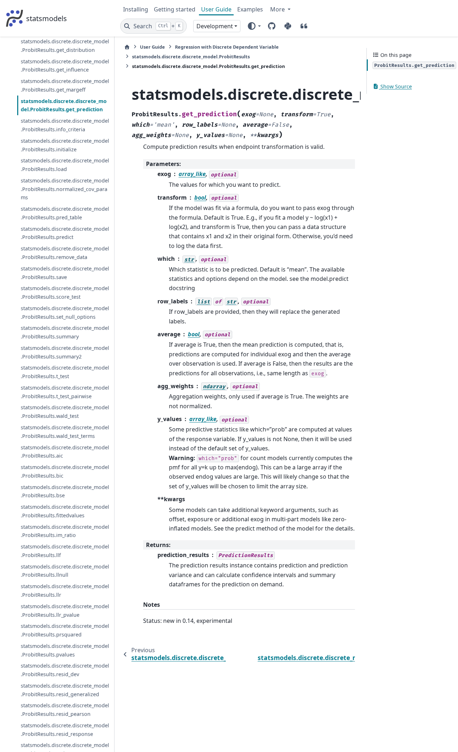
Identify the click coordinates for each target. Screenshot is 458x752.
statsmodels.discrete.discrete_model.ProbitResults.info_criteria (65, 125)
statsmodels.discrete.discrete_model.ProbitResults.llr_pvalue (65, 610)
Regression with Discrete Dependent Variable (227, 47)
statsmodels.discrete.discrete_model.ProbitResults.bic (65, 471)
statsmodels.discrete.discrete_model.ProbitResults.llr (65, 590)
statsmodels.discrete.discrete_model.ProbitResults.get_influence (65, 65)
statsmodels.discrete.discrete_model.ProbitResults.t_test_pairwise (65, 392)
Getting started (174, 9)
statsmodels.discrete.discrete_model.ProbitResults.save (65, 272)
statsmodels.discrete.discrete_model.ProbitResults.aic (65, 451)
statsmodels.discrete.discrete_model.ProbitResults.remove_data (65, 252)
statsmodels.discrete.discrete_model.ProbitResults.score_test (65, 292)
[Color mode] (254, 26)
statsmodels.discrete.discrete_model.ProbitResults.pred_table (65, 213)
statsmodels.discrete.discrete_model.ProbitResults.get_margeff (65, 85)
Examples (250, 9)
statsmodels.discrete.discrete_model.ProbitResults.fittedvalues (65, 511)
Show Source (395, 86)
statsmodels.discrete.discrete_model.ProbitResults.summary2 (65, 352)
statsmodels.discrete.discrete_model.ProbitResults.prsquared (65, 630)
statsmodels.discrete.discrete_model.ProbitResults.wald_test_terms (65, 431)
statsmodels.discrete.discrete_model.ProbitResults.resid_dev (65, 670)
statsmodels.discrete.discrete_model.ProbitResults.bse (65, 491)
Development (214, 26)
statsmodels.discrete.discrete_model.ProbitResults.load (65, 164)
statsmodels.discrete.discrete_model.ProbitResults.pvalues (65, 650)
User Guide (216, 9)
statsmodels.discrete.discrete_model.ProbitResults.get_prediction (64, 105)
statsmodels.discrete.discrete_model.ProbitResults (191, 56)
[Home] (127, 47)
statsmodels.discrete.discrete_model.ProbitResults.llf (65, 550)
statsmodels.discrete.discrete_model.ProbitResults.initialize (65, 144)
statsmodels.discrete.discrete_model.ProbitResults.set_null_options (65, 312)
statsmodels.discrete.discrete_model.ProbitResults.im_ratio (65, 530)
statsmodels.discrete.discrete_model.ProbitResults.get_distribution (65, 45)
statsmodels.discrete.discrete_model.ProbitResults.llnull (65, 570)
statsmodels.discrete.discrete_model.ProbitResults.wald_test (65, 411)
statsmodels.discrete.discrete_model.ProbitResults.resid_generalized (65, 690)
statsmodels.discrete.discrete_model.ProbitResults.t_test (65, 372)
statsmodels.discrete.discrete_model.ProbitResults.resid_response (65, 729)
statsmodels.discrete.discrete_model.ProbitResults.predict (65, 232)
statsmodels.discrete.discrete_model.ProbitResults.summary (65, 332)
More (278, 9)
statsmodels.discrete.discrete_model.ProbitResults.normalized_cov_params (65, 189)
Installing (135, 9)
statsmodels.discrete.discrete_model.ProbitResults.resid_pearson (65, 709)
